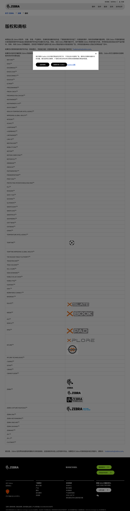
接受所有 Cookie (59, 65)
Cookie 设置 (71, 65)
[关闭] (96, 53)
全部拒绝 (43, 65)
